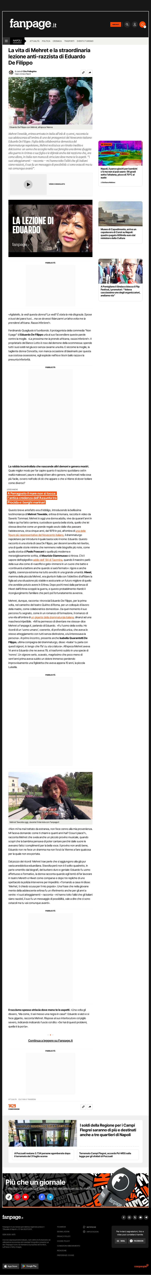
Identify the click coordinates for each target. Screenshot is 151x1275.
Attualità (34, 41)
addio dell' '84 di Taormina (47, 559)
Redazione (62, 1250)
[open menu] (6, 41)
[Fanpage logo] (29, 24)
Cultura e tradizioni (27, 1099)
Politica (46, 41)
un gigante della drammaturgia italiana (52, 617)
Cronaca (57, 41)
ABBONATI (115, 24)
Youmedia (61, 1227)
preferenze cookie (65, 1255)
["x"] (33, 1197)
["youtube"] (25, 1197)
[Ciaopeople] (141, 1267)
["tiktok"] (8, 1197)
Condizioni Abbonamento (68, 1246)
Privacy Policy (63, 1236)
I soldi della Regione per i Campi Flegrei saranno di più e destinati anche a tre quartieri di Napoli (108, 1130)
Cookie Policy (63, 1241)
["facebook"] (41, 1197)
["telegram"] (50, 1197)
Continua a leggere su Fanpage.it (50, 1040)
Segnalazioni (63, 1231)
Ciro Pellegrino (30, 71)
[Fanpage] (13, 1217)
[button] (89, 72)
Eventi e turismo (85, 41)
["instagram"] (17, 1197)
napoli (17, 40)
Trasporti (69, 41)
